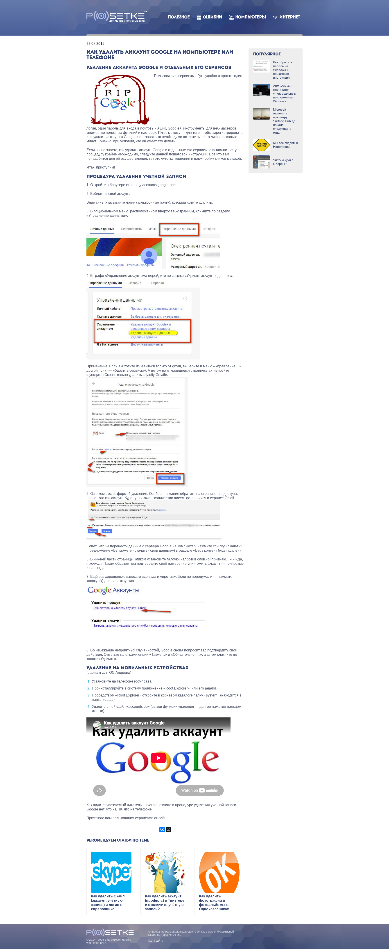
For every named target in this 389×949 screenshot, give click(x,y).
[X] (168, 829)
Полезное (179, 17)
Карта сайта (155, 940)
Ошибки (212, 17)
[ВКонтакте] (162, 829)
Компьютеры (250, 17)
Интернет (289, 17)
